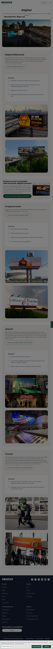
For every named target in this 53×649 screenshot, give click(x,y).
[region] (26, 644)
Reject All (47, 646)
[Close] (50, 642)
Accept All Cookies (36, 646)
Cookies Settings (6, 646)
